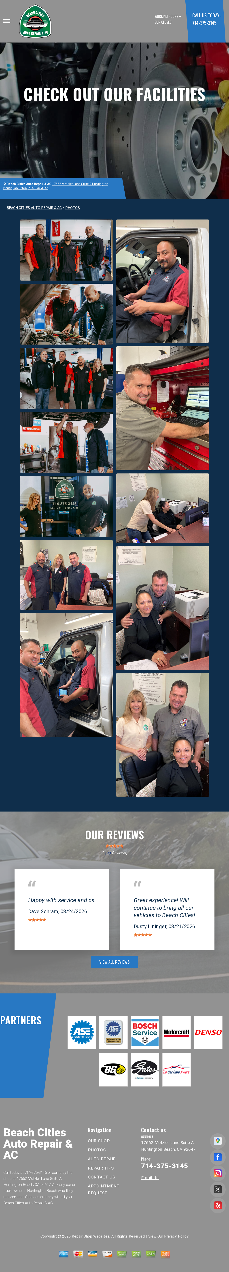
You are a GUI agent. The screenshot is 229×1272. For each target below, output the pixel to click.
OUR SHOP (99, 1140)
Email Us (150, 1178)
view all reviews (114, 962)
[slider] (114, 846)
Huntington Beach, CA (45, 893)
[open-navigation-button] (6, 21)
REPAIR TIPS (101, 1168)
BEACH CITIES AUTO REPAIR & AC (34, 208)
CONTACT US (101, 1177)
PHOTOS (72, 208)
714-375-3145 (204, 22)
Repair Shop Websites (90, 1236)
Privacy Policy (176, 1236)
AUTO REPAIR (102, 1158)
